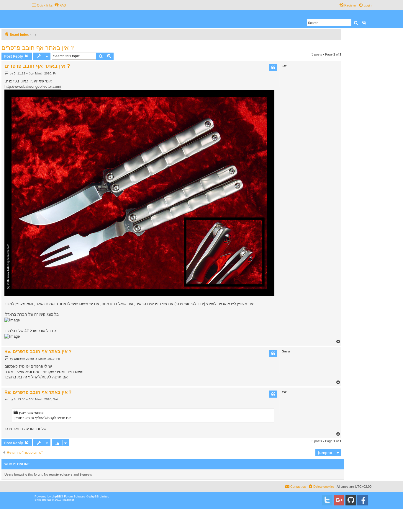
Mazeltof (68, 499)
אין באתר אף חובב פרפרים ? (37, 48)
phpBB (56, 496)
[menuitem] (60, 5)
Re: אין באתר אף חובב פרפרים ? (37, 351)
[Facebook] (362, 500)
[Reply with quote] (273, 67)
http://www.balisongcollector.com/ (32, 86)
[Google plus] (339, 500)
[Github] (350, 500)
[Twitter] (327, 500)
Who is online (17, 464)
